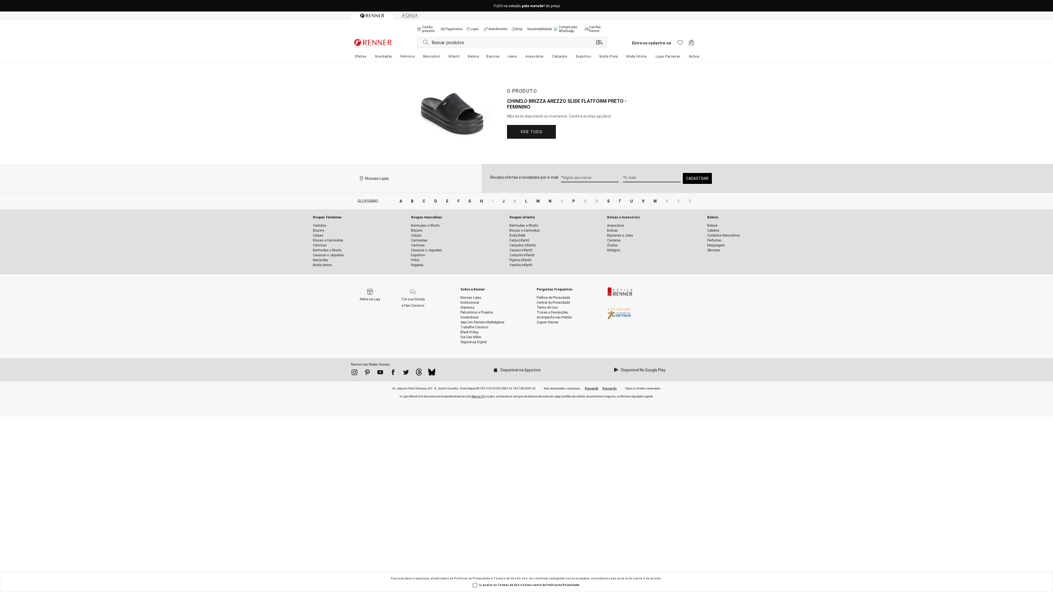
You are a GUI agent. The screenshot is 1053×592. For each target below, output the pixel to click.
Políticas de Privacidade (472, 578)
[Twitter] (406, 373)
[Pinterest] (367, 373)
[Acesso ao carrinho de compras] (691, 44)
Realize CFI (478, 396)
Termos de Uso (505, 578)
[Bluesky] (431, 373)
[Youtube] (380, 373)
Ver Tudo (531, 132)
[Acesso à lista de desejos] (680, 44)
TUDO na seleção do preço (526, 6)
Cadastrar (697, 178)
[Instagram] (354, 373)
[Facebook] (393, 373)
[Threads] (418, 373)
